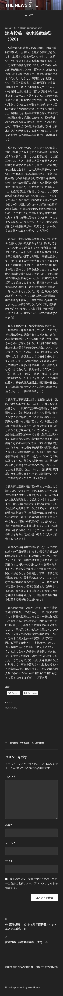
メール (10, 843)
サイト (9, 860)
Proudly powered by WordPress (22, 987)
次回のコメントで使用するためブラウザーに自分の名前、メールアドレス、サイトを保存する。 (31, 883)
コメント (10, 776)
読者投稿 (40, 743)
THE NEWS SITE (21, 5)
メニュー (33, 15)
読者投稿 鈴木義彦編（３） (22, 743)
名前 (8, 824)
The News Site (34, 28)
